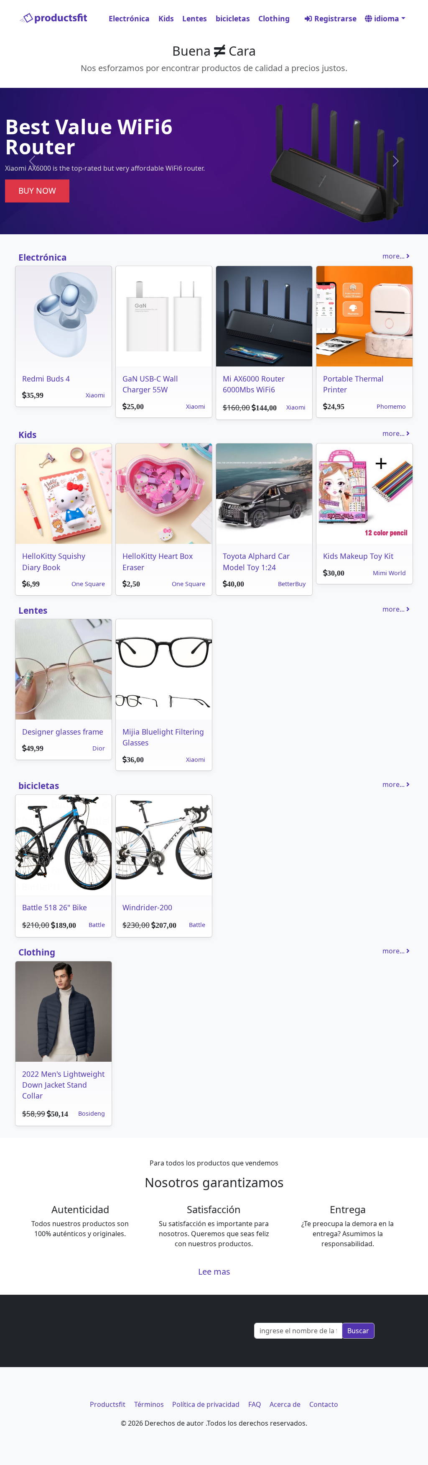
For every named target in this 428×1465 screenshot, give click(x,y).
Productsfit (107, 1404)
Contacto (323, 1404)
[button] (32, 161)
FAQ (254, 1404)
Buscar (358, 1330)
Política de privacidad (205, 1404)
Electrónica (129, 18)
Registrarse (334, 18)
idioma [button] (385, 18)
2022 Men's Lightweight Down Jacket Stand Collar (63, 1085)
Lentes (194, 18)
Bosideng (91, 1113)
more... (394, 256)
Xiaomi (95, 395)
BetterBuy (292, 584)
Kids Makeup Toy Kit (358, 556)
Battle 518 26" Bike (54, 907)
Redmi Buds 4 (46, 379)
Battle (97, 925)
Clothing (274, 18)
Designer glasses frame (62, 732)
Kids (166, 18)
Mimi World (389, 573)
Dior (98, 748)
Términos (149, 1404)
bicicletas (233, 18)
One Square (88, 584)
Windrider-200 (147, 907)
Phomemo (391, 406)
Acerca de (285, 1404)
